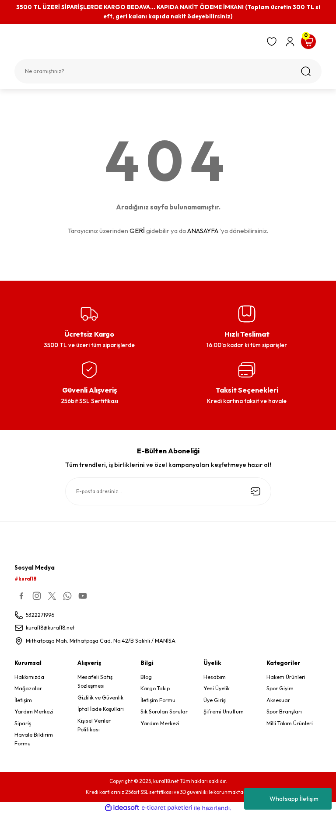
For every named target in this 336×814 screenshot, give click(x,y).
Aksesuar (278, 700)
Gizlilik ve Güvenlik (100, 697)
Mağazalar (28, 688)
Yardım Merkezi (33, 711)
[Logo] (136, 44)
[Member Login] (290, 41)
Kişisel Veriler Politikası (94, 725)
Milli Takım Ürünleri (289, 723)
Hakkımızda (29, 677)
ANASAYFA (202, 230)
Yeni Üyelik (216, 688)
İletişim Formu (157, 700)
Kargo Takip (155, 688)
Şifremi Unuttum (223, 711)
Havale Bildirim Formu (33, 739)
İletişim (23, 700)
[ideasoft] (122, 808)
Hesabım (214, 677)
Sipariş (22, 723)
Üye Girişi (215, 700)
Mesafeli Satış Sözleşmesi (94, 681)
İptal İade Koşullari (100, 709)
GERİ (137, 230)
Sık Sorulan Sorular (164, 711)
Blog (146, 677)
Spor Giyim (280, 688)
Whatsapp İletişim (294, 799)
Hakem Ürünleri (285, 677)
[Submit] (255, 491)
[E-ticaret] (166, 808)
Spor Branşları (284, 711)
